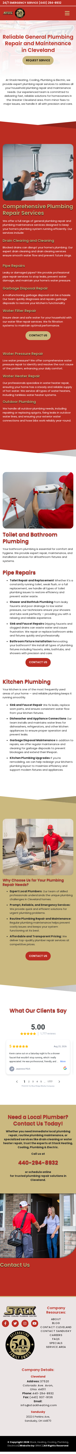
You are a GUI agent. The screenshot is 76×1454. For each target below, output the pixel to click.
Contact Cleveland (56, 1327)
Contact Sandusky (56, 1331)
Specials (56, 1343)
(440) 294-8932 (50, 3)
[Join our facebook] (5, 1324)
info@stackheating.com (39, 1405)
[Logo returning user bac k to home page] (8, 13)
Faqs (56, 1339)
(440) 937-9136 (41, 1397)
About (56, 1319)
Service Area (56, 1347)
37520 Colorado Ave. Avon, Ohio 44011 (38, 1385)
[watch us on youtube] (34, 1324)
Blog (56, 1323)
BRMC (39, 1445)
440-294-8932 (38, 1162)
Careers (56, 1335)
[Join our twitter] (15, 1324)
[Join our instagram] (24, 1324)
